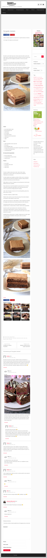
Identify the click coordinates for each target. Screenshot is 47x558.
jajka (41, 83)
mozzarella (41, 91)
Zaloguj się (35, 161)
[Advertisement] (23, 21)
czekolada (41, 78)
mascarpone (40, 90)
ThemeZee (15, 555)
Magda (8, 469)
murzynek (10, 339)
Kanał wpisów (36, 163)
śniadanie (41, 103)
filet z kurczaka (38, 81)
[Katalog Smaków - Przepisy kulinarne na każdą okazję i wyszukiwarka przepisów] (39, 124)
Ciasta (3, 9)
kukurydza (38, 87)
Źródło (4, 297)
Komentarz (5, 526)
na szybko (35, 93)
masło (7, 339)
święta (35, 105)
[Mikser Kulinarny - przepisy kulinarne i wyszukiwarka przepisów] (38, 117)
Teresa (8, 443)
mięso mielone (36, 91)
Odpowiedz (5, 367)
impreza (38, 83)
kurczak (42, 87)
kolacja (35, 87)
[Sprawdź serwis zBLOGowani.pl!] (38, 131)
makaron (37, 88)
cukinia (38, 78)
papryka (42, 95)
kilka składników (39, 85)
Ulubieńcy (4, 12)
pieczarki (35, 97)
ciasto (36, 78)
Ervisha (8, 356)
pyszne (41, 99)
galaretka (35, 83)
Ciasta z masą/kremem (10, 336)
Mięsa (27, 9)
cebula (34, 78)
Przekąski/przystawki (20, 9)
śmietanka (38, 103)
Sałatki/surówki (10, 9)
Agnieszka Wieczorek (11, 501)
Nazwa (4, 541)
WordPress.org (36, 166)
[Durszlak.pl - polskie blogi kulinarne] (36, 119)
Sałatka (35, 100)
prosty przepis (37, 99)
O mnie (32, 9)
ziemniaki (39, 102)
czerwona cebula (37, 79)
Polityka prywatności (40, 9)
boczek (41, 77)
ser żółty (38, 100)
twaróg (37, 102)
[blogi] (35, 125)
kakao (34, 85)
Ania (7, 490)
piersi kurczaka (41, 97)
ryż (42, 99)
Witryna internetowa (7, 547)
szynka (34, 102)
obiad (39, 94)
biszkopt (35, 77)
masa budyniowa (36, 90)
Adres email (5, 544)
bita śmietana (38, 77)
